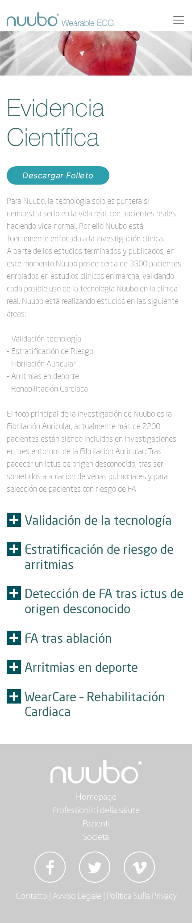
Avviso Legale (77, 896)
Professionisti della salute (96, 810)
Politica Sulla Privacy (142, 896)
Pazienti (96, 824)
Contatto (31, 896)
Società (96, 837)
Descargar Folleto (58, 175)
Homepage (96, 797)
